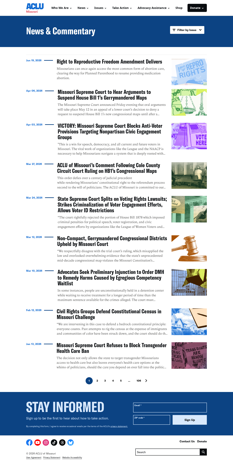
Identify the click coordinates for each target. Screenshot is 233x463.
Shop (178, 8)
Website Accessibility (72, 457)
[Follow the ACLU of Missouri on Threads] (62, 443)
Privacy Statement (51, 457)
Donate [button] (195, 8)
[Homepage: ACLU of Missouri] (37, 8)
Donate (202, 441)
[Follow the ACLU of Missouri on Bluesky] (70, 443)
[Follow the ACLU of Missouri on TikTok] (54, 443)
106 (139, 380)
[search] (203, 452)
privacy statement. (119, 426)
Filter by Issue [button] (186, 30)
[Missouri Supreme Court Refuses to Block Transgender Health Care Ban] (116, 357)
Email (137, 405)
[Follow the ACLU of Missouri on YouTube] (37, 443)
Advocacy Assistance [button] (152, 8)
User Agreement (33, 457)
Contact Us (187, 441)
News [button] (81, 8)
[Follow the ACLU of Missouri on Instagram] (46, 443)
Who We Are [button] (60, 8)
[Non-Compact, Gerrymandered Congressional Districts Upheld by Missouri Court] (116, 250)
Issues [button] (98, 8)
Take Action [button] (120, 8)
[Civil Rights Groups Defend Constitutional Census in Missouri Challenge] (116, 323)
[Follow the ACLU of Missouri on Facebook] (29, 443)
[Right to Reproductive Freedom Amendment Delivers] (116, 72)
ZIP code (139, 417)
